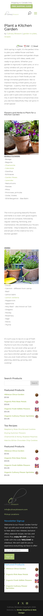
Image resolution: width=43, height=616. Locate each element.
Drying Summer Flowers (15, 433)
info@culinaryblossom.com (16, 509)
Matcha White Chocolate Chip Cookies (21, 440)
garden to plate (30, 34)
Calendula (9, 168)
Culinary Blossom (14, 34)
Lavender (9, 180)
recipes (7, 37)
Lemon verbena (12, 297)
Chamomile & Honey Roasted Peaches (20, 437)
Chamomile (10, 165)
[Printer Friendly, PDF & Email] (27, 46)
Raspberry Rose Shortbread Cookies (19, 429)
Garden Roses (11, 177)
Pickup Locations (11, 514)
